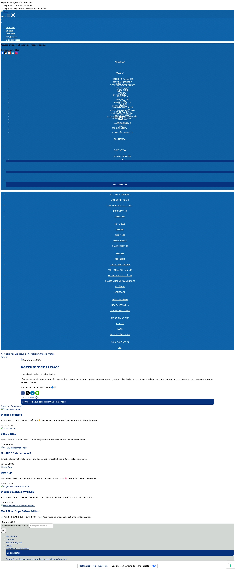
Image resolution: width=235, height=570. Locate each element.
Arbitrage (120, 292)
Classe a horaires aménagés (120, 281)
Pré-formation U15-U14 (122, 110)
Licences (10, 539)
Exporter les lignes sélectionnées (17, 2)
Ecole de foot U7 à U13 (120, 275)
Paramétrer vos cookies (17, 548)
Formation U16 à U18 (120, 264)
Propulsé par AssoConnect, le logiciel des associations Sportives (36, 559)
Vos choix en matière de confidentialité (130, 566)
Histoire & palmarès (122, 79)
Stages (122, 126)
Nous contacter (122, 156)
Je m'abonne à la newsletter (15, 525)
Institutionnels (122, 112)
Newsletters (12, 36)
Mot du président (122, 82)
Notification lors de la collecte (93, 566)
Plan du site (11, 536)
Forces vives (122, 88)
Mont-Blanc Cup (122, 123)
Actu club (10, 27)
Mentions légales (14, 542)
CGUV (9, 545)
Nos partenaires (122, 115)
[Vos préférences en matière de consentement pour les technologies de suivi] (230, 565)
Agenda (9, 30)
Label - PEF (120, 216)
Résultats (10, 33)
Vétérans (120, 286)
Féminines (122, 104)
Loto (120, 329)
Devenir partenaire (120, 310)
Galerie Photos (13, 39)
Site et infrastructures (120, 205)
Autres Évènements (122, 132)
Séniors (122, 101)
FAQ (122, 159)
